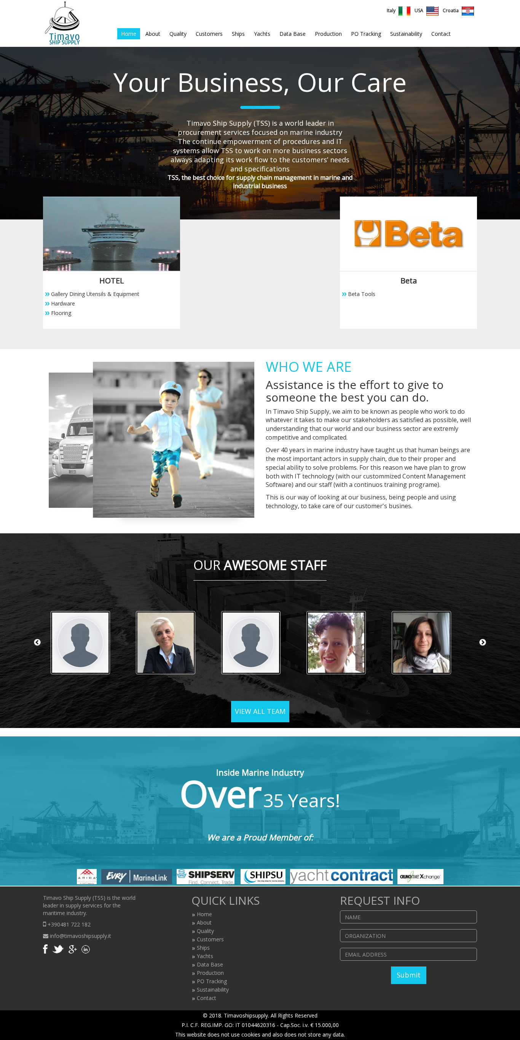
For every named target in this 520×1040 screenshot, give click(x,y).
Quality (178, 33)
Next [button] (483, 642)
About (152, 33)
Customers (209, 33)
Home (128, 33)
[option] (86, 642)
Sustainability (406, 33)
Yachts (262, 33)
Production (328, 33)
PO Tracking (366, 33)
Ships (238, 33)
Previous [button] (37, 642)
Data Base (292, 33)
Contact (441, 33)
